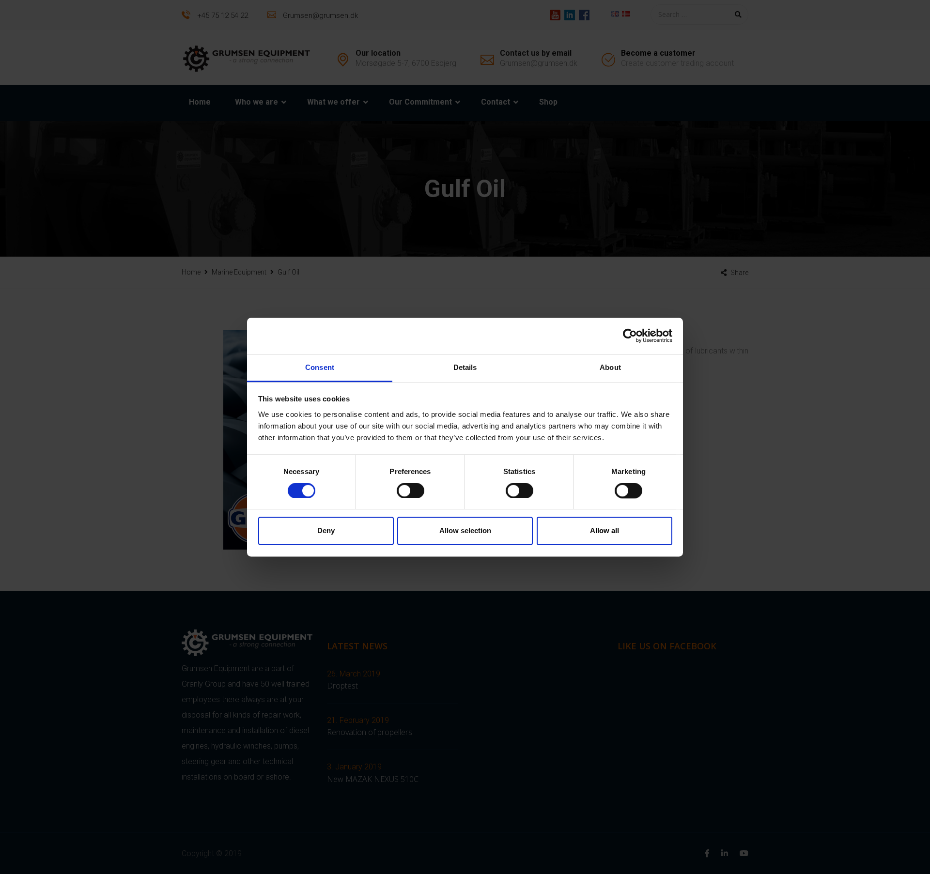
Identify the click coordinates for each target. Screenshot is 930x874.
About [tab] (610, 367)
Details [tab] (465, 367)
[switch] (410, 490)
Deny (326, 531)
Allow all (604, 531)
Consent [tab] (319, 367)
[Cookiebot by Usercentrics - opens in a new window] (630, 335)
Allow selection (465, 531)
